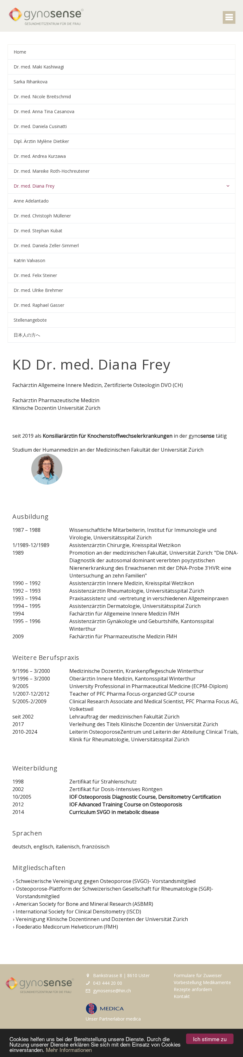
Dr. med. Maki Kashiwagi (39, 67)
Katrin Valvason (29, 260)
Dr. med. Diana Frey (34, 186)
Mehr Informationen (69, 1050)
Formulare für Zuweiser (198, 975)
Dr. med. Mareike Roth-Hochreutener (52, 171)
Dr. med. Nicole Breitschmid (42, 96)
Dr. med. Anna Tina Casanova (44, 111)
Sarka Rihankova (30, 82)
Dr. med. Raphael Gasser (39, 305)
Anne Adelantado (31, 201)
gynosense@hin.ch (111, 991)
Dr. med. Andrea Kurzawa (40, 156)
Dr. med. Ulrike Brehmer (38, 290)
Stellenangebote (30, 320)
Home (20, 52)
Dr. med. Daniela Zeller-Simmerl (46, 245)
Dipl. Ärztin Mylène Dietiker (41, 141)
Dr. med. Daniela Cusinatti (40, 126)
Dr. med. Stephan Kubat (38, 231)
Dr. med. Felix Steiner (35, 275)
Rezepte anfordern (193, 989)
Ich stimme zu (210, 1039)
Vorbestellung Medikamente (202, 982)
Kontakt (182, 996)
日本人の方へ (27, 335)
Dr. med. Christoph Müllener (42, 216)
